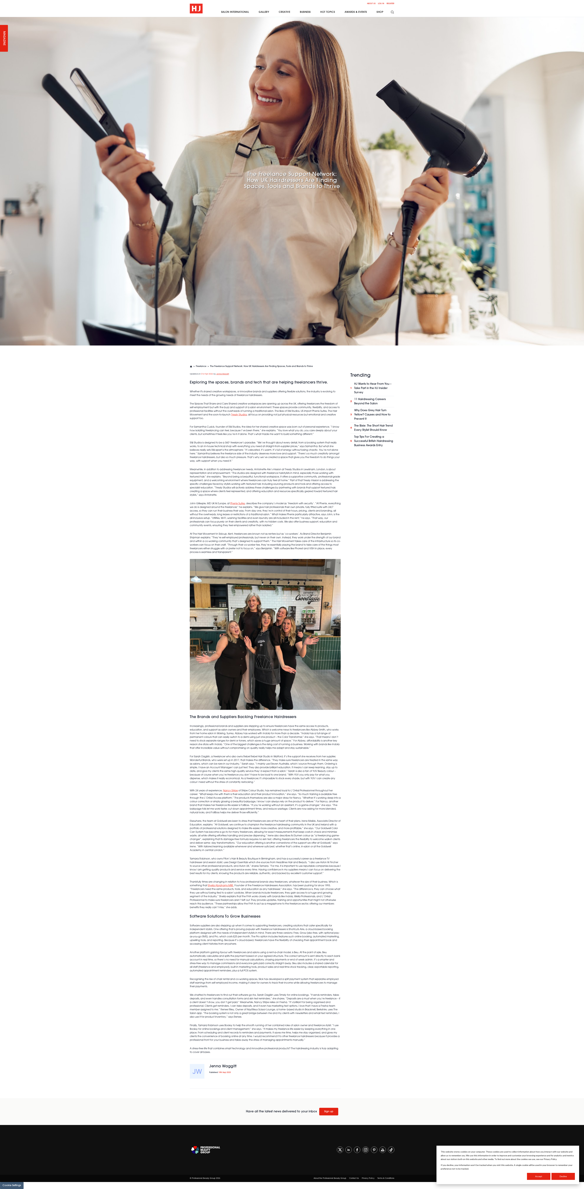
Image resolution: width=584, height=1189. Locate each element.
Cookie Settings (12, 1185)
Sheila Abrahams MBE (220, 885)
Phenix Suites (237, 503)
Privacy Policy (368, 1178)
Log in (381, 4)
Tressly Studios (239, 415)
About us (371, 4)
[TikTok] (391, 1150)
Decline (563, 1176)
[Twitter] (340, 1150)
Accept (538, 1176)
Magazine (4, 38)
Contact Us (354, 1178)
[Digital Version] (2, 19)
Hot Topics (327, 12)
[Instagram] (366, 1150)
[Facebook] (357, 1150)
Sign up (328, 1111)
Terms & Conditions (385, 1178)
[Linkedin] (349, 1150)
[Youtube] (383, 1150)
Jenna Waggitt (222, 374)
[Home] (191, 366)
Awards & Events (356, 12)
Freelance (201, 366)
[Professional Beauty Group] (205, 1149)
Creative (284, 12)
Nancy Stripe (230, 791)
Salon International (235, 12)
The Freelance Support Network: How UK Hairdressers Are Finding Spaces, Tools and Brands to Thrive (261, 366)
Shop (380, 12)
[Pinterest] (374, 1150)
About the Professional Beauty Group (330, 1178)
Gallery (264, 12)
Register (390, 4)
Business (305, 12)
